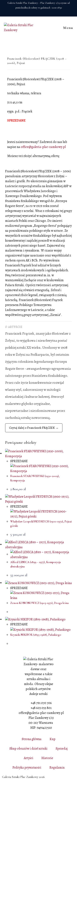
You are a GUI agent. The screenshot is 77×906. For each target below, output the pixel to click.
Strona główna (31, 739)
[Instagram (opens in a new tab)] (41, 12)
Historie (47, 758)
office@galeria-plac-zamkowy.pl (43, 147)
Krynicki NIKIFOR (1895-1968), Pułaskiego (35, 635)
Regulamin (56, 767)
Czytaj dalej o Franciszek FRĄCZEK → (34, 428)
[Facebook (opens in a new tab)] (35, 12)
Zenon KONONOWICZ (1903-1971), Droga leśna (39, 603)
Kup (52, 739)
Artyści (28, 758)
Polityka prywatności (27, 767)
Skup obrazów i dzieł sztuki (28, 748)
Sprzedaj (62, 748)
